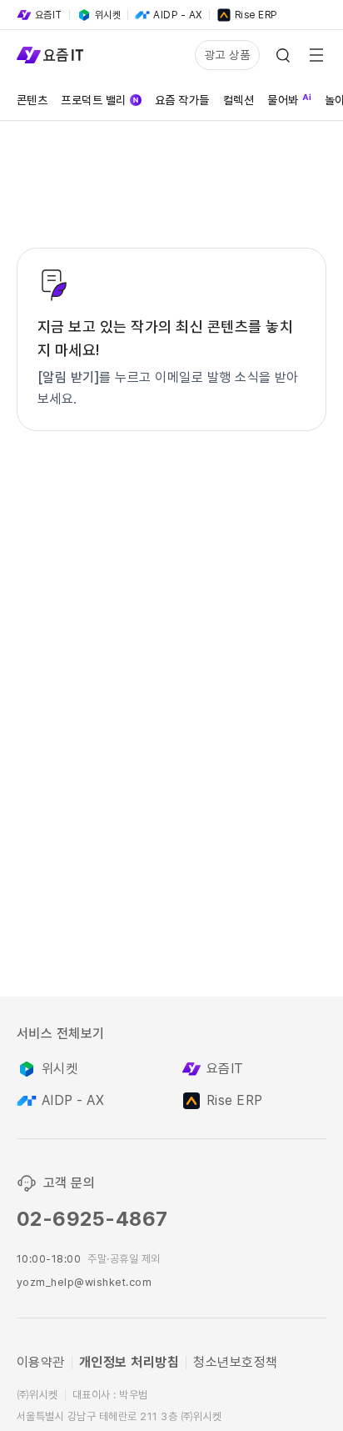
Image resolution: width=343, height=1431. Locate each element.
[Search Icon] (283, 55)
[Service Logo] (50, 55)
